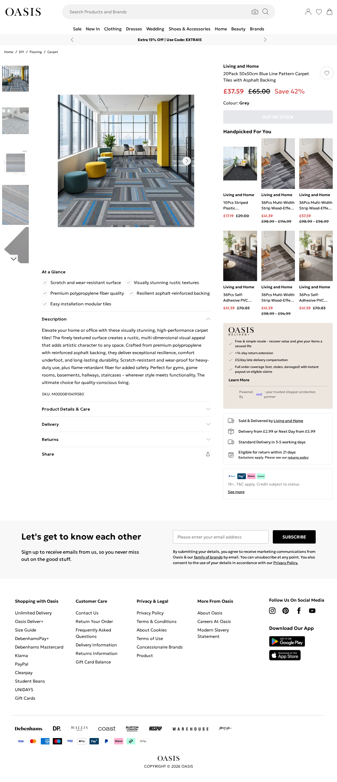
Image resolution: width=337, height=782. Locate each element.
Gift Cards (25, 698)
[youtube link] (312, 610)
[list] (126, 161)
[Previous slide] (72, 39)
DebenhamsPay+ (32, 638)
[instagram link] (272, 610)
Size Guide (25, 630)
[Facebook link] (299, 610)
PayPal (21, 664)
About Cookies (152, 630)
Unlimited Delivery (33, 612)
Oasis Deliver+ (29, 621)
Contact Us (87, 612)
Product (145, 655)
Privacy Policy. (285, 562)
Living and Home (241, 66)
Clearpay (24, 672)
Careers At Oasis (214, 621)
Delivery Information (96, 644)
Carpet (52, 52)
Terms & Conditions (157, 621)
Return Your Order (94, 621)
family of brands (208, 557)
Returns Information (96, 653)
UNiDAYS (24, 689)
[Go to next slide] (186, 161)
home (8, 52)
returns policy (298, 457)
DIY (21, 52)
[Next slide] (265, 39)
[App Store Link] (287, 648)
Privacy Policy (150, 612)
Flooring (36, 52)
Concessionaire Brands (160, 647)
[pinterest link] (285, 610)
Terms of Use (150, 638)
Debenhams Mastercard (39, 647)
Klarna (21, 655)
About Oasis (209, 612)
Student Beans (30, 681)
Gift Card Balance (93, 662)
